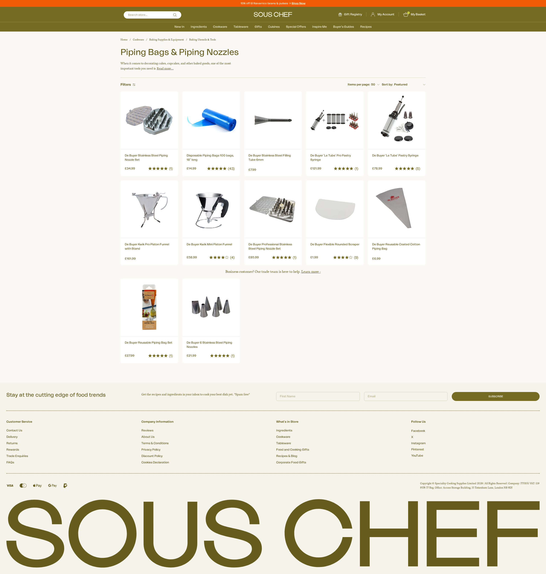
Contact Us (14, 430)
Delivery (11, 436)
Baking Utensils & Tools (202, 39)
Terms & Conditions (154, 443)
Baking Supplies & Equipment (166, 39)
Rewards (12, 449)
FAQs (10, 462)
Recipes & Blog (286, 456)
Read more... (165, 68)
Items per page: (359, 84)
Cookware (220, 26)
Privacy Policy (150, 449)
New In (179, 26)
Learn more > (311, 272)
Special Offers (296, 26)
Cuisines (274, 26)
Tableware (241, 26)
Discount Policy (152, 456)
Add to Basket (149, 167)
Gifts (258, 26)
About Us (147, 436)
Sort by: (387, 84)
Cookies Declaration (155, 462)
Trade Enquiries (17, 456)
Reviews (147, 430)
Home (124, 39)
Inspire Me (319, 26)
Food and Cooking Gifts (292, 449)
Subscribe (495, 396)
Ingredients (199, 26)
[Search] (175, 15)
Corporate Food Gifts (291, 462)
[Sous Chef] (273, 14)
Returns (11, 443)
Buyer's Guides (343, 26)
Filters (126, 84)
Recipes (366, 26)
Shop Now (298, 3)
